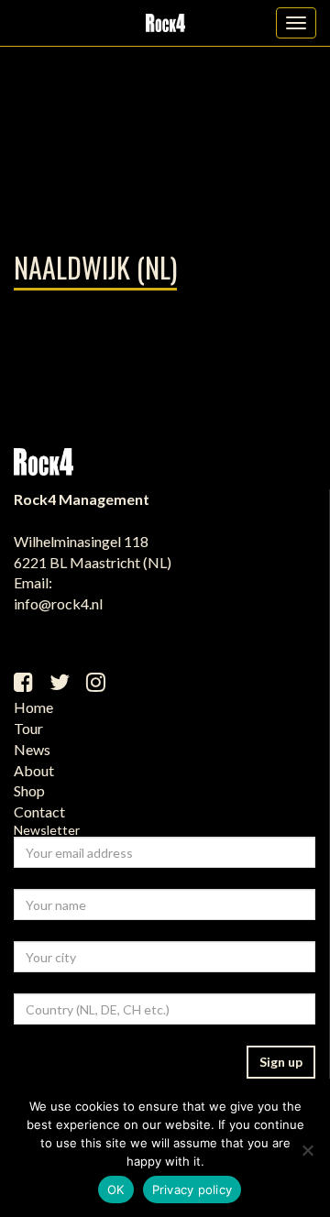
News (32, 749)
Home (33, 707)
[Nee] (307, 1150)
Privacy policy (192, 1189)
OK (116, 1189)
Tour (28, 728)
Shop (29, 790)
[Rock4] (165, 23)
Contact (39, 811)
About (34, 770)
